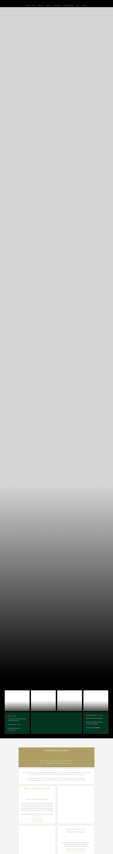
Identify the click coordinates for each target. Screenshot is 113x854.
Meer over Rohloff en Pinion (76, 850)
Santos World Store (62, 772)
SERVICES (40, 5)
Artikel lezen (37, 819)
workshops (67, 780)
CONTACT (84, 5)
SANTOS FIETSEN (30, 5)
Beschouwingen (68, 5)
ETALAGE (48, 5)
